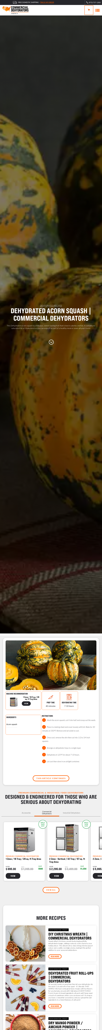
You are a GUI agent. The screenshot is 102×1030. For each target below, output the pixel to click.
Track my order (47, 2)
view (26, 703)
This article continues (51, 778)
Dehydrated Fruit (58, 930)
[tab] (26, 813)
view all (51, 890)
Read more (55, 956)
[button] (89, 10)
